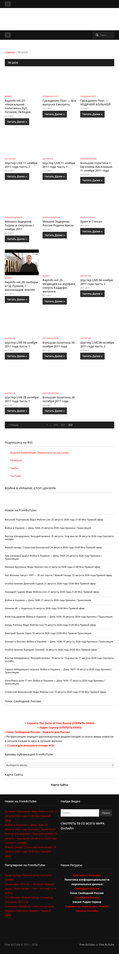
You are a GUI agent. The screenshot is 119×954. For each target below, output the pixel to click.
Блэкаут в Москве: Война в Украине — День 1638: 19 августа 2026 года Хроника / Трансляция (59, 641)
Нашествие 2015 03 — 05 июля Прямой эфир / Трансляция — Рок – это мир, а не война (30, 888)
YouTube (15, 476)
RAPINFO (8, 96)
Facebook (15, 460)
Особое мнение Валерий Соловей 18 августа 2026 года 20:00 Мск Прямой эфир (51, 649)
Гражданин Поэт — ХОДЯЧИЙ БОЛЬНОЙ (95, 102)
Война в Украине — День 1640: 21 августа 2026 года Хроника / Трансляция (48, 600)
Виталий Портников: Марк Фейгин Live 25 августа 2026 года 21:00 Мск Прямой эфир (54, 519)
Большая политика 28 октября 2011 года (59, 399)
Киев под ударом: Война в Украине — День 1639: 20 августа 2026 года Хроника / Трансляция (58, 616)
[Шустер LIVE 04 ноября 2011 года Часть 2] (97, 261)
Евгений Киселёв (88, 159)
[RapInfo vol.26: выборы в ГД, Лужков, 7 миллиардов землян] (22, 262)
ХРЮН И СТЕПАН (87, 217)
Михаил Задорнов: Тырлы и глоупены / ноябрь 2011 (19, 225)
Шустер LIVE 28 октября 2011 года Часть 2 (97, 344)
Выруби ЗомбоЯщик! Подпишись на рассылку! (39, 452)
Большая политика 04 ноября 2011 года (59, 344)
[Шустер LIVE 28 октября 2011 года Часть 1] (22, 378)
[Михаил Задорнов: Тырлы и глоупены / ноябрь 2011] (22, 202)
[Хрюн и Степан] (97, 202)
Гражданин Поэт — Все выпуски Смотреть (59, 102)
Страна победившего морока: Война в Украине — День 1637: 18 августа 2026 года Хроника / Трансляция (58, 671)
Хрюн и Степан (91, 221)
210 (56, 425)
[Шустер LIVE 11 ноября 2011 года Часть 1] (59, 144)
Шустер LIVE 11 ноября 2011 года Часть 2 (21, 165)
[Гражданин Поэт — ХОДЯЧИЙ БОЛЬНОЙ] (97, 81)
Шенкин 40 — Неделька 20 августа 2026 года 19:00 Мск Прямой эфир (45, 608)
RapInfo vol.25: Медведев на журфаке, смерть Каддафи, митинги (59, 285)
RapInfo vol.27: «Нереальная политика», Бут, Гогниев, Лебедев (17, 106)
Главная (10, 52)
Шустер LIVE (10, 159)
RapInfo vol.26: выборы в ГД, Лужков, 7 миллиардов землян (21, 286)
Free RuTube (87, 944)
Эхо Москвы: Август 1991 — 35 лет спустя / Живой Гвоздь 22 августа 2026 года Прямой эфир (58, 575)
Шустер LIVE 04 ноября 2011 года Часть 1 (21, 344)
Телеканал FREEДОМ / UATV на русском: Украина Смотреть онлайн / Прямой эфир (29, 911)
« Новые (13, 425)
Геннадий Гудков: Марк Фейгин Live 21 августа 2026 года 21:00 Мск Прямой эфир (52, 591)
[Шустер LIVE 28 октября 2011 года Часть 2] (97, 323)
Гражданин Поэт (50, 96)
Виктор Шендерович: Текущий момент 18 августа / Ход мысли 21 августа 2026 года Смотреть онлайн (59, 659)
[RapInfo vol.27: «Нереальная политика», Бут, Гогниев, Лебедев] (22, 81)
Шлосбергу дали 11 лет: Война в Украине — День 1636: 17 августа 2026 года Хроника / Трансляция (55, 682)
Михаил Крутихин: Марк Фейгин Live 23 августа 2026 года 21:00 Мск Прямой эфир (52, 567)
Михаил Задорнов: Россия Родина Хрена (58, 223)
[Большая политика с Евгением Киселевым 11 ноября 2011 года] (97, 144)
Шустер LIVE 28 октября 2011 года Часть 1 (21, 399)
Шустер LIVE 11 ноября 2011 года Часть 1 (59, 165)
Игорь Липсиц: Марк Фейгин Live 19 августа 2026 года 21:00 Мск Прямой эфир (50, 625)
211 (63, 425)
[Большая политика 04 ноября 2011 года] (59, 323)
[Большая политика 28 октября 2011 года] (59, 378)
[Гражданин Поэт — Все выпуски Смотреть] (59, 81)
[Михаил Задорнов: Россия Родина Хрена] (59, 202)
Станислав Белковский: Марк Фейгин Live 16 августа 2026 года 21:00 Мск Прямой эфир (55, 692)
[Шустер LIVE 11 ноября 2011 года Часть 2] (22, 144)
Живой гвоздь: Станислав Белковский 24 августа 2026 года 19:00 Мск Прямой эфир (53, 547)
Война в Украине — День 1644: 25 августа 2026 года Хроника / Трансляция (48, 528)
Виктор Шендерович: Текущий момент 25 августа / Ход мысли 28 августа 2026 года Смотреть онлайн (59, 538)
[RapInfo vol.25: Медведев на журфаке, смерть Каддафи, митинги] (59, 261)
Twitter (14, 468)
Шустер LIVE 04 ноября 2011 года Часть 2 (96, 282)
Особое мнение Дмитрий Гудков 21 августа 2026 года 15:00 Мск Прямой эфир (50, 583)
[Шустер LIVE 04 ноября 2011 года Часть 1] (22, 323)
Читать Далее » (17, 121)
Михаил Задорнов (13, 217)
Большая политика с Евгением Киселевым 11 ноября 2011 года (96, 166)
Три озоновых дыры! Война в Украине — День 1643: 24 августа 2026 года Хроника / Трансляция (53, 557)
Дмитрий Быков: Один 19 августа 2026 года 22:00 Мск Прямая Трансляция (48, 633)
